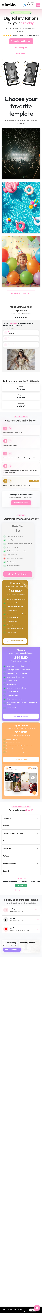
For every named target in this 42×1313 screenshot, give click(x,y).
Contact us (20, 885)
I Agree (33, 1310)
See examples (21, 48)
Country (27, 2)
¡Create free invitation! (17, 574)
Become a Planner (21, 716)
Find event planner (12, 950)
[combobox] (28, 4)
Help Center (21, 890)
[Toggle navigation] (38, 5)
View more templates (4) (19, 293)
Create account (16, 641)
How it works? (21, 54)
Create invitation (21, 41)
